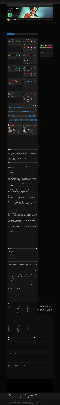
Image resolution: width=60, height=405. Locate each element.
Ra (8, 329)
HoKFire (36, 394)
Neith (8, 326)
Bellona (9, 311)
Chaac (18, 312)
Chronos (18, 313)
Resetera (21, 395)
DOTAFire (21, 394)
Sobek (27, 330)
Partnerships (35, 399)
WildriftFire (15, 396)
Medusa (9, 324)
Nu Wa (27, 326)
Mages (9, 362)
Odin (17, 327)
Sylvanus (9, 332)
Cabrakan (18, 311)
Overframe (31, 396)
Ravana (9, 330)
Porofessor (15, 395)
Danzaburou (28, 314)
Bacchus (9, 310)
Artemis (18, 308)
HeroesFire (21, 397)
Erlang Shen (46, 354)
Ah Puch (27, 305)
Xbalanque (18, 334)
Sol (8, 331)
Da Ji (17, 314)
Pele (8, 328)
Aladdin (9, 306)
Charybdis (24, 354)
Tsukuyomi (18, 333)
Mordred (9, 325)
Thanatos (18, 332)
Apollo (27, 307)
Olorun (9, 372)
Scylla (18, 330)
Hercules (46, 355)
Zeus (27, 335)
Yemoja (9, 335)
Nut (8, 327)
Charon (27, 312)
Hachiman (16, 356)
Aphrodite (18, 307)
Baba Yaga (24, 365)
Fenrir (27, 315)
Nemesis (18, 326)
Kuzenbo (39, 348)
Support (38, 399)
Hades (8, 368)
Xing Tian (28, 334)
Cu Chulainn (28, 313)
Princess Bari (28, 328)
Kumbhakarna (31, 348)
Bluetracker (31, 394)
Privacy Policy (24, 399)
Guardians (31, 341)
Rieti (12, 19)
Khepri (9, 323)
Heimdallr (24, 356)
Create (22, 1)
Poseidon (18, 328)
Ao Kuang (9, 365)
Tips (40, 56)
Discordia (9, 315)
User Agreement (21, 399)
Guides (26, 1)
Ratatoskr (28, 329)
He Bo (16, 368)
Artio (27, 308)
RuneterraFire (16, 397)
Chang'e (16, 366)
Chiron (9, 313)
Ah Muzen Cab (9, 353)
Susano (27, 331)
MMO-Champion (27, 397)
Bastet (27, 310)
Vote (14, 16)
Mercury (18, 324)
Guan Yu (39, 355)
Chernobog (9, 355)
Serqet (51, 19)
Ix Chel (16, 369)
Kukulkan (18, 323)
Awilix (27, 309)
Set (8, 349)
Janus (23, 369)
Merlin (27, 324)
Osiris (27, 327)
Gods (33, 1)
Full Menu (42, 1)
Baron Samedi (19, 310)
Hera (8, 369)
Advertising (28, 399)
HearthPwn (31, 395)
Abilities (41, 53)
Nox (15, 371)
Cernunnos (9, 312)
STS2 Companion (32, 397)
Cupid (8, 314)
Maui (45, 348)
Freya (23, 367)
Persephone (16, 372)
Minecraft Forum (27, 395)
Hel (23, 368)
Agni (17, 305)
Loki (27, 323)
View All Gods (9, 337)
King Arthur (39, 356)
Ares (8, 308)
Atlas (17, 309)
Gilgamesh (31, 355)
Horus (31, 356)
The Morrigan (28, 332)
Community (37, 1)
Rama (18, 329)
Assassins (9, 341)
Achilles (9, 305)
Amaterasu (18, 306)
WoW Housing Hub (27, 396)
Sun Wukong (18, 331)
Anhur (27, 306)
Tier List (29, 1)
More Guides (25, 33)
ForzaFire (21, 396)
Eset (17, 315)
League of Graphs (16, 394)
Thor (8, 333)
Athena (9, 309)
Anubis (9, 307)
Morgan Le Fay (19, 325)
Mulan (45, 356)
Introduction (41, 52)
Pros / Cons (41, 55)
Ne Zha (27, 325)
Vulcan (9, 334)
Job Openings (31, 399)
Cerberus (28, 311)
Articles (40, 399)
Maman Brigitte (17, 370)
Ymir (17, 335)
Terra (45, 349)
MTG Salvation (26, 394)
